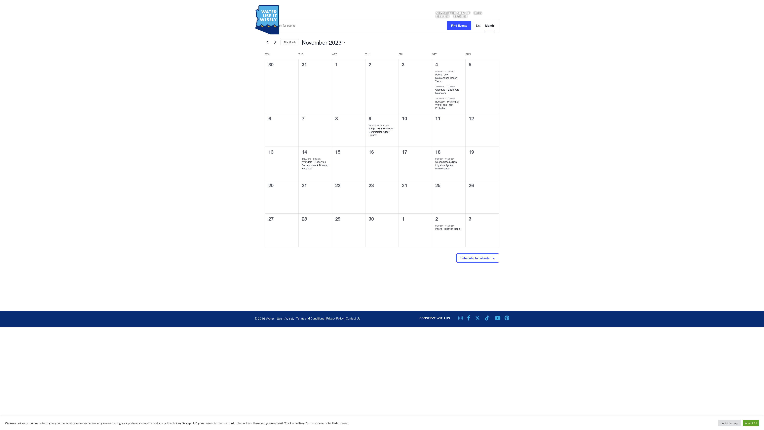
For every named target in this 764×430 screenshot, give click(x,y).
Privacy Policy (335, 319)
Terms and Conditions (310, 319)
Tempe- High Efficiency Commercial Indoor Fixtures (381, 132)
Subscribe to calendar (475, 258)
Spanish (460, 16)
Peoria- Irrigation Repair (448, 228)
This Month (290, 42)
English (442, 16)
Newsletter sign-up (453, 13)
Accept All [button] (751, 423)
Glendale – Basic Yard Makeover (447, 91)
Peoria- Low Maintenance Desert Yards (446, 78)
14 (304, 151)
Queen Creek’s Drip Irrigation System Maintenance (446, 165)
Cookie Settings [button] (729, 423)
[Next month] (275, 42)
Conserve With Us (434, 318)
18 (437, 151)
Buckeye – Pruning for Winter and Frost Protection (447, 105)
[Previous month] (267, 42)
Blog (478, 13)
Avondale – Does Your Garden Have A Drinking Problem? (315, 165)
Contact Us (353, 319)
